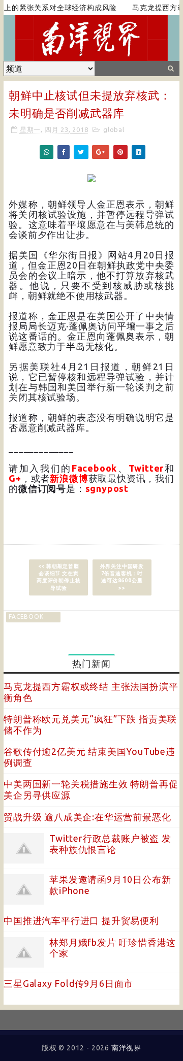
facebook (26, 616)
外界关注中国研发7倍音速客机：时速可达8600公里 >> (122, 576)
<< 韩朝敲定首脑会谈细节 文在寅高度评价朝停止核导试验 (58, 576)
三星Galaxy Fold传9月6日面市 (68, 983)
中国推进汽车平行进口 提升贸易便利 (81, 920)
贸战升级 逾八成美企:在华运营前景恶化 (87, 817)
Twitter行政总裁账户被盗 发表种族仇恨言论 (110, 843)
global (114, 129)
